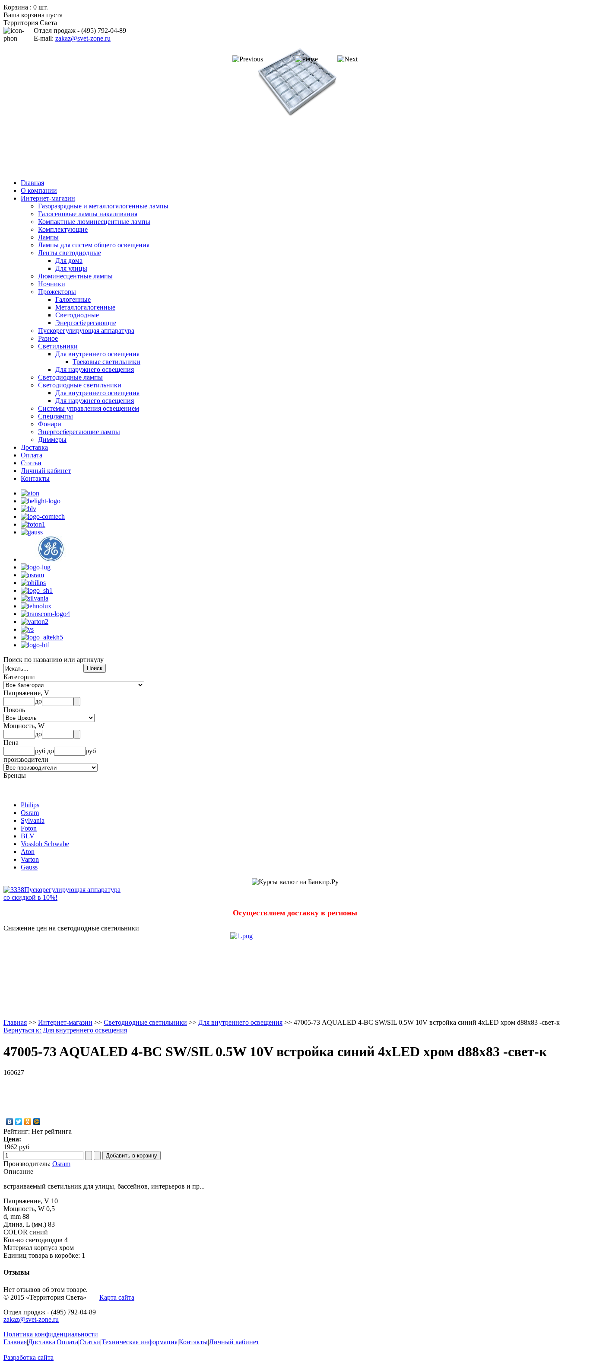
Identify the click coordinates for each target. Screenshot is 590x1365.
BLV (28, 836)
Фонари (49, 424)
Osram (30, 812)
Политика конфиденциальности (50, 1334)
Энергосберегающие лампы (79, 431)
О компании (39, 190)
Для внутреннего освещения (97, 354)
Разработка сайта (28, 1357)
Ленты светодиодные (69, 252)
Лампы (48, 237)
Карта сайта (116, 1297)
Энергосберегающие (85, 322)
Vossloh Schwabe (45, 843)
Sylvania (32, 820)
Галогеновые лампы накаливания (87, 213)
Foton (29, 828)
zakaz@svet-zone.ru (83, 38)
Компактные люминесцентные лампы (94, 221)
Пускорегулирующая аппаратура (86, 330)
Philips (30, 805)
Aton (28, 851)
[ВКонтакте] (9, 1121)
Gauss (29, 867)
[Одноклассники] (27, 1121)
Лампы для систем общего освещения (93, 245)
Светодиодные (77, 315)
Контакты (35, 478)
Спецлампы (55, 416)
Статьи (31, 463)
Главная (32, 182)
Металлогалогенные (85, 307)
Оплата (31, 455)
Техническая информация (140, 1342)
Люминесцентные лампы (75, 276)
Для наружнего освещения (94, 369)
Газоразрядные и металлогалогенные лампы (103, 206)
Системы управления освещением (88, 408)
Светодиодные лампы (70, 377)
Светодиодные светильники (79, 385)
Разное (48, 338)
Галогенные (73, 299)
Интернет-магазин (48, 198)
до (38, 701)
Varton (30, 859)
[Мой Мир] (36, 1121)
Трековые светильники (106, 361)
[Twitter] (18, 1121)
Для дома (68, 260)
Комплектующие (63, 229)
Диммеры (52, 439)
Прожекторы (57, 291)
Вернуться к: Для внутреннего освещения (65, 1030)
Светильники (58, 346)
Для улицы (71, 268)
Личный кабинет (46, 470)
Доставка (34, 447)
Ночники (51, 284)
